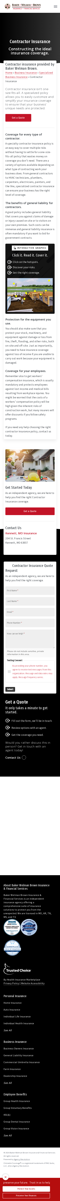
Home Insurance (13, 1002)
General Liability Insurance (19, 1055)
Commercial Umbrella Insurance (22, 1062)
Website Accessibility (33, 983)
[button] (55, 6)
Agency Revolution (22, 1159)
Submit (10, 689)
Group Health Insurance (17, 1101)
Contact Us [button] (12, 757)
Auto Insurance (12, 1009)
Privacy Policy (11, 983)
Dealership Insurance (15, 1076)
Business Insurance (26, 72)
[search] (49, 6)
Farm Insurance (12, 1069)
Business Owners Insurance (19, 1048)
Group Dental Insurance (17, 1121)
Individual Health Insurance (19, 1023)
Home (8, 72)
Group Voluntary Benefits (18, 1108)
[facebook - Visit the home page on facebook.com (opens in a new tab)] (5, 1173)
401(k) (7, 1114)
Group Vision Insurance (16, 1128)
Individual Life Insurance (17, 1016)
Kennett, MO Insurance (21, 533)
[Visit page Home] (23, 6)
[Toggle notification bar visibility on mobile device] (5, 1177)
